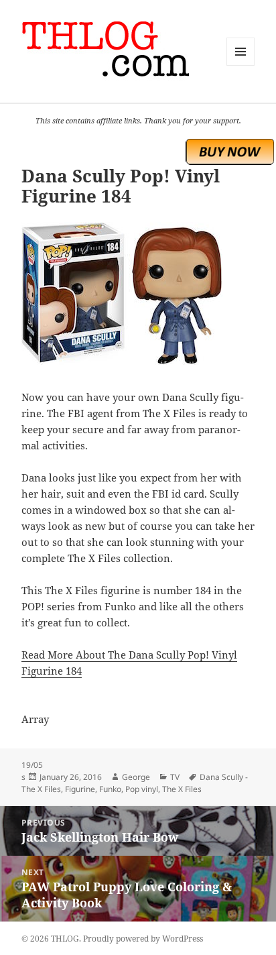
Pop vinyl (141, 789)
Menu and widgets (241, 65)
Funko (110, 789)
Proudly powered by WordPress (143, 938)
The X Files (182, 789)
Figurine (80, 789)
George (136, 777)
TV (175, 777)
